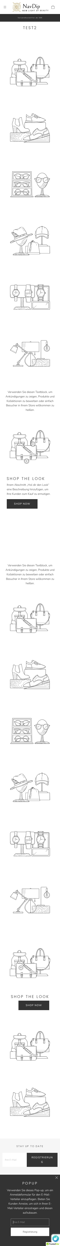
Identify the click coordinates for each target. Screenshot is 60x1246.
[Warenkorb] (53, 7)
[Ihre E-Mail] (14, 1160)
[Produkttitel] (33, 444)
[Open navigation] (7, 7)
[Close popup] (56, 1178)
